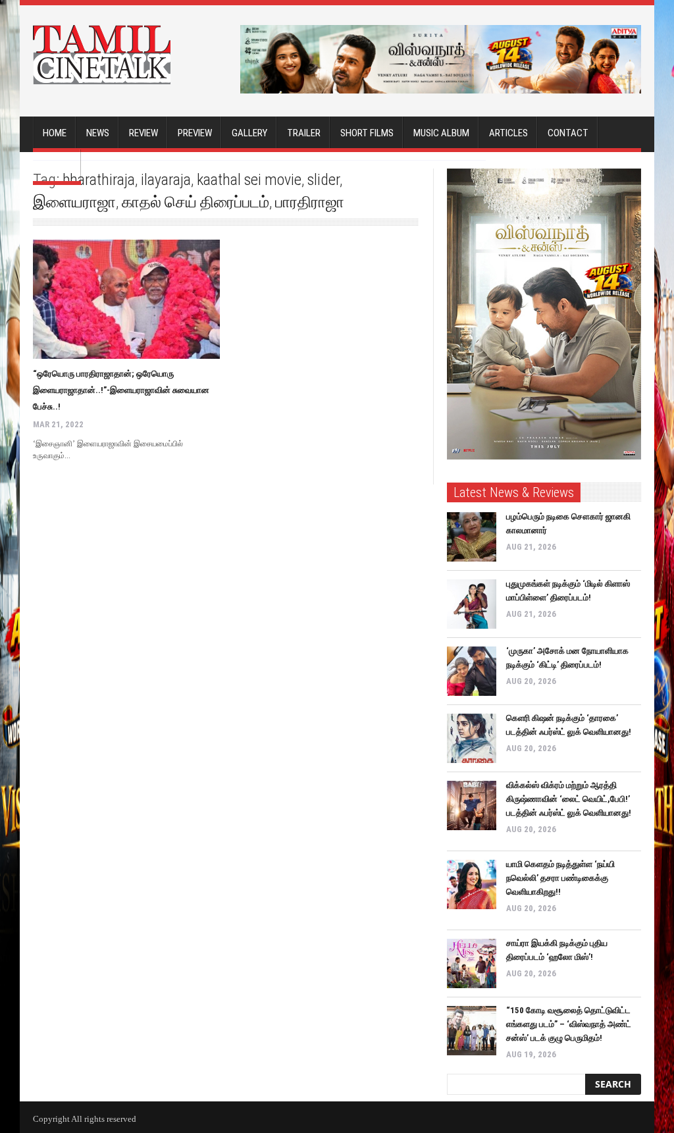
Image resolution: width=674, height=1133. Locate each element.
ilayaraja (166, 180)
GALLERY (249, 133)
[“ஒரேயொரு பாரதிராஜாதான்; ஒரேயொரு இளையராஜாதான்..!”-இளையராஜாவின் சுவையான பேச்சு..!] (126, 299)
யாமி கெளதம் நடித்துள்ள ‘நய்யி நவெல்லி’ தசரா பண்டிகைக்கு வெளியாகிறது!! (560, 878)
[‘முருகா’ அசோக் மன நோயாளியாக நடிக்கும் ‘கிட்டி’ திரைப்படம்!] (471, 671)
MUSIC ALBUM (441, 133)
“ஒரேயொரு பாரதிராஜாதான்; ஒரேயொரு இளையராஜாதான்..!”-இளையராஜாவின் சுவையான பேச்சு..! (121, 390)
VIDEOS (57, 166)
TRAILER (304, 133)
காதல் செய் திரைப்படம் (195, 202)
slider (323, 180)
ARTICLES (508, 133)
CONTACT (568, 133)
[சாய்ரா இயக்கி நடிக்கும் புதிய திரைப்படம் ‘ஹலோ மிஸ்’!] (471, 963)
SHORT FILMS (367, 133)
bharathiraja (99, 180)
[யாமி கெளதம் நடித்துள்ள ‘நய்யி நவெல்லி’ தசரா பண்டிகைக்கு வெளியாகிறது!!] (471, 884)
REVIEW (143, 133)
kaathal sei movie (249, 180)
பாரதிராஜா (309, 202)
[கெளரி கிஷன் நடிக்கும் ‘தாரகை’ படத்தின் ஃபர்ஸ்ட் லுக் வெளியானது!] (471, 738)
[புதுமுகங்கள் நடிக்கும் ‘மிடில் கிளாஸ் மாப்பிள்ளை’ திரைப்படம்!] (471, 604)
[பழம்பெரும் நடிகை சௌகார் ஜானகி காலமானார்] (471, 537)
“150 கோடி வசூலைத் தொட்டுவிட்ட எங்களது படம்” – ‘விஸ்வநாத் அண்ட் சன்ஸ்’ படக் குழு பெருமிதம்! (568, 1024)
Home (54, 133)
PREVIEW (195, 133)
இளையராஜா (74, 202)
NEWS (97, 133)
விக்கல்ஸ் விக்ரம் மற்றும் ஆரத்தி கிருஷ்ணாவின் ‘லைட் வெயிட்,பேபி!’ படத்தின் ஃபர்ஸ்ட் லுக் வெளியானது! (568, 799)
